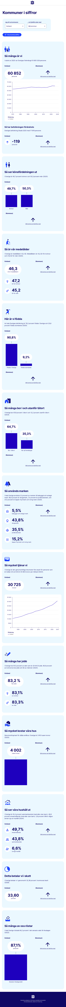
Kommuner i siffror (20, 12)
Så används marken (16, 491)
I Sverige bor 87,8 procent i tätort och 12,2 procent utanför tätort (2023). (27, 414)
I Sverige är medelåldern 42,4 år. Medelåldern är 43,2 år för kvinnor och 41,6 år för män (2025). (27, 255)
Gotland (7, 66)
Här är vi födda (13, 318)
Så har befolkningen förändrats (19, 127)
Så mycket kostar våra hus (20, 730)
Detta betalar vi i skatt (18, 876)
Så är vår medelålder (17, 249)
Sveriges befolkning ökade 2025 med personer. (23, 130)
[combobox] (12, 26)
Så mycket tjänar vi (16, 565)
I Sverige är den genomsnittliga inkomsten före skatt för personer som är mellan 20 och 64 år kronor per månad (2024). (29, 571)
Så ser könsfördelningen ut (21, 172)
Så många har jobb (16, 661)
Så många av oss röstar (19, 926)
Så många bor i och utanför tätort (24, 408)
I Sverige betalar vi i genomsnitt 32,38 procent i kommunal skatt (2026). (26, 881)
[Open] (23, 26)
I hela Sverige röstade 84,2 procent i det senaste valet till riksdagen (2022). (27, 931)
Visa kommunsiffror (13, 35)
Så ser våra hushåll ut (17, 809)
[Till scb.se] (32, 2)
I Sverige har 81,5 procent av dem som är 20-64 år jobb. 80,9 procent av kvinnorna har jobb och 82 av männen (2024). (28, 667)
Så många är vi (13, 56)
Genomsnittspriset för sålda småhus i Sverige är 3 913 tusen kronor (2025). (27, 736)
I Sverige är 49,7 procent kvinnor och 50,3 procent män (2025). (26, 176)
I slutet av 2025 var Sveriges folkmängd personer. (25, 60)
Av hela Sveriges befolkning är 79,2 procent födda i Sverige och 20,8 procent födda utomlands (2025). (28, 324)
